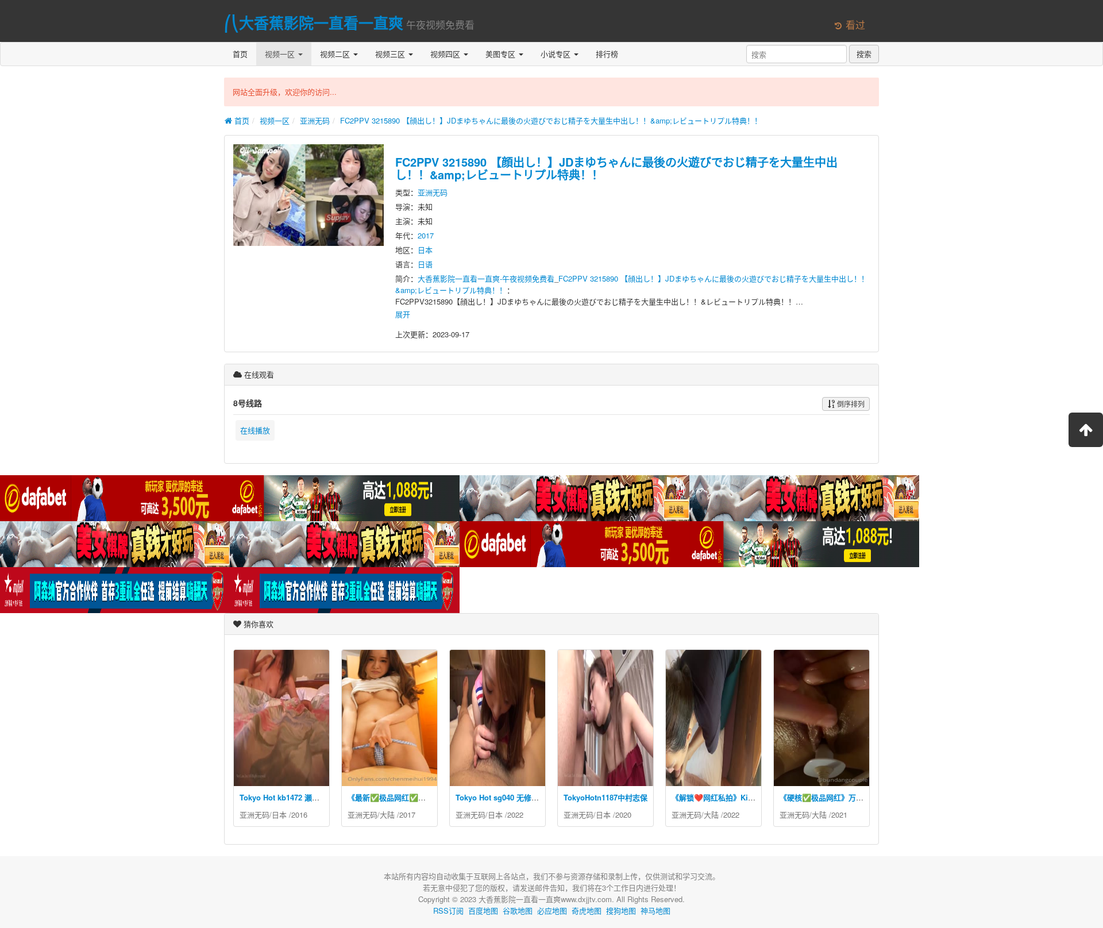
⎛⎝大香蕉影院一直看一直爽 (313, 22)
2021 (839, 814)
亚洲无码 (315, 120)
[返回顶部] (1086, 430)
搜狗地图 (621, 910)
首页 (240, 53)
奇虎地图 (586, 910)
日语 (425, 264)
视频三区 (391, 53)
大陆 (387, 814)
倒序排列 (850, 404)
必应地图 (552, 910)
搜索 (864, 53)
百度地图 (483, 910)
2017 (426, 235)
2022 (515, 814)
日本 (425, 249)
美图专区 (501, 53)
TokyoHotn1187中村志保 (605, 797)
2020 (623, 814)
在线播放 (255, 430)
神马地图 (655, 910)
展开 (402, 314)
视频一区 (281, 53)
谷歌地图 (518, 910)
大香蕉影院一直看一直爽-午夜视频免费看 (486, 278)
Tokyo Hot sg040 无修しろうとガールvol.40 (530, 797)
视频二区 (336, 53)
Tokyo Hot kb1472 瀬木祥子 (287, 797)
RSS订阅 (448, 910)
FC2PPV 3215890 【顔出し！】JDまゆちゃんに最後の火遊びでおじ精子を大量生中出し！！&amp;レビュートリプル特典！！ (551, 120)
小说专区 (557, 53)
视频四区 (446, 53)
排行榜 (607, 53)
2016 (299, 814)
